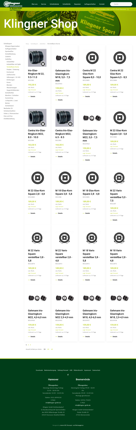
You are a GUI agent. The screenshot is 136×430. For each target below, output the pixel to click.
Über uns (34, 4)
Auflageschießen (90, 4)
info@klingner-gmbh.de (53, 403)
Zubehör (8, 56)
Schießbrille (66, 4)
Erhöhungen (11, 80)
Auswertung (9, 98)
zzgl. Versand (32, 90)
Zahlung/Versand (63, 370)
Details (33, 96)
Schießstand (9, 106)
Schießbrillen (9, 93)
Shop (27, 44)
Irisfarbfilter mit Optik (14, 64)
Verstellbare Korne (13, 67)
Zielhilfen (8, 59)
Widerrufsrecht (78, 370)
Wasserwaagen (12, 88)
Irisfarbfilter (10, 62)
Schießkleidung (10, 54)
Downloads (39, 370)
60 (52, 349)
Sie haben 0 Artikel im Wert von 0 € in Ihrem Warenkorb (110, 9)
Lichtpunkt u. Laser (11, 100)
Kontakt (101, 4)
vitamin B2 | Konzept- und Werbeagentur (72, 425)
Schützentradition (9, 111)
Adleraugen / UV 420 (13, 77)
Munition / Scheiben (12, 95)
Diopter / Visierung (13, 69)
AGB (71, 370)
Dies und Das (8, 116)
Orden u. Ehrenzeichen (11, 113)
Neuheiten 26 (8, 108)
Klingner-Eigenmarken (12, 46)
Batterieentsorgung (50, 370)
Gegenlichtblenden (13, 90)
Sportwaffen (9, 51)
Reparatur (77, 4)
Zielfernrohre (11, 75)
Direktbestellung (9, 119)
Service (43, 4)
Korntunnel (10, 72)
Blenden (9, 85)
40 (48, 349)
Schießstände (54, 4)
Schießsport (8, 44)
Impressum (87, 370)
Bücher (7, 103)
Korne (9, 82)
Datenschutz (96, 370)
